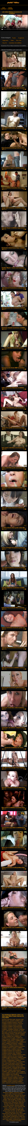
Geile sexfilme (9, 1119)
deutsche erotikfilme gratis (16, 1020)
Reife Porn (21, 1102)
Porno (8, 1120)
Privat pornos (15, 1102)
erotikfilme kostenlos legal (17, 1049)
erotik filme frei (16, 1030)
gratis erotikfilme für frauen (8, 1073)
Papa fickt (22, 1096)
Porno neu (20, 1108)
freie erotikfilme (9, 1070)
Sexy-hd (4, 43)
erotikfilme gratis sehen (12, 1042)
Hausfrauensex (6, 1113)
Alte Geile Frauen (14, 1113)
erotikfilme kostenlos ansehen (9, 1047)
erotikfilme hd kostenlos (11, 1043)
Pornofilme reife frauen (8, 1095)
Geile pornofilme (12, 1099)
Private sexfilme (7, 1116)
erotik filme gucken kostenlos (15, 1032)
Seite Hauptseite (4, 8)
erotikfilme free (10, 1036)
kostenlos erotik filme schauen (15, 1078)
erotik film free (8, 1030)
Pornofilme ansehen (9, 1105)
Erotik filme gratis (13, 1115)
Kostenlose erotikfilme (19, 1092)
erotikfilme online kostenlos (12, 1059)
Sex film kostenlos (20, 1110)
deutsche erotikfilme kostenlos (9, 1022)
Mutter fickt (6, 1096)
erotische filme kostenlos (14, 1064)
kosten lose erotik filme (16, 1075)
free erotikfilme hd (14, 1068)
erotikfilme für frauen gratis (8, 1037)
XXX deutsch (21, 1115)
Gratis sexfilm (8, 1094)
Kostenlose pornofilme (9, 1109)
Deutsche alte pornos (20, 1095)
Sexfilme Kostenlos (19, 1103)
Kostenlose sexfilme (14, 1096)
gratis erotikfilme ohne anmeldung (10, 1074)
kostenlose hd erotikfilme (15, 43)
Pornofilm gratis (19, 1109)
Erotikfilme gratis (14, 2)
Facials (14, 38)
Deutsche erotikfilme (8, 1092)
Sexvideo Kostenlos (9, 1103)
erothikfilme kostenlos (13, 1029)
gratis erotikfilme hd (21, 1073)
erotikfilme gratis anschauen (18, 1039)
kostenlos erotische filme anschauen (15, 1082)
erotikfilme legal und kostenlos (9, 1057)
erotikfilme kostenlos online (8, 1053)
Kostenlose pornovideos (19, 1119)
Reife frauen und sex (20, 1101)
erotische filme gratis (10, 1063)
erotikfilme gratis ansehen (8, 1040)
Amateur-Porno (7, 1102)
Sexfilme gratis (17, 1098)
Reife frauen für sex (8, 1098)
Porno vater (22, 1113)
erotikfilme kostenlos (13, 1044)
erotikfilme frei (17, 1036)
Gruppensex (21, 38)
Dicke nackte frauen (15, 1117)
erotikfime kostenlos (12, 1061)
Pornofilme (19, 1099)
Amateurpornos (15, 1116)
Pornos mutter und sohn (9, 1110)
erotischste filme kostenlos (18, 1067)
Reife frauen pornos (10, 1112)
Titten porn (11, 1106)
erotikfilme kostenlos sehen (18, 1054)
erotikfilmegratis (11, 1060)
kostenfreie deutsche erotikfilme (10, 1077)
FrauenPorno (6, 1117)
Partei (12, 40)
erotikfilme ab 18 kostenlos (12, 1035)
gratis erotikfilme (21, 1071)
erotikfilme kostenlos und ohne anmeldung (12, 1056)
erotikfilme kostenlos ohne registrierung (11, 1051)
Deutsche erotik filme (17, 1094)
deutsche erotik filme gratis (8, 1019)
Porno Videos (19, 1112)
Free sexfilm (11, 1101)
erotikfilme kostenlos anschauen (17, 1046)
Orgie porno (5, 40)
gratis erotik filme (12, 1071)
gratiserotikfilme (6, 1075)
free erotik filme (6, 1068)
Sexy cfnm (18, 40)
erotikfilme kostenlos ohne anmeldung (11, 1050)
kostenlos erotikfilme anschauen (10, 1080)
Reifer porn (22, 1116)
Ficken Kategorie (10, 8)
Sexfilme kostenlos (13, 1108)
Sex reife (6, 1115)
